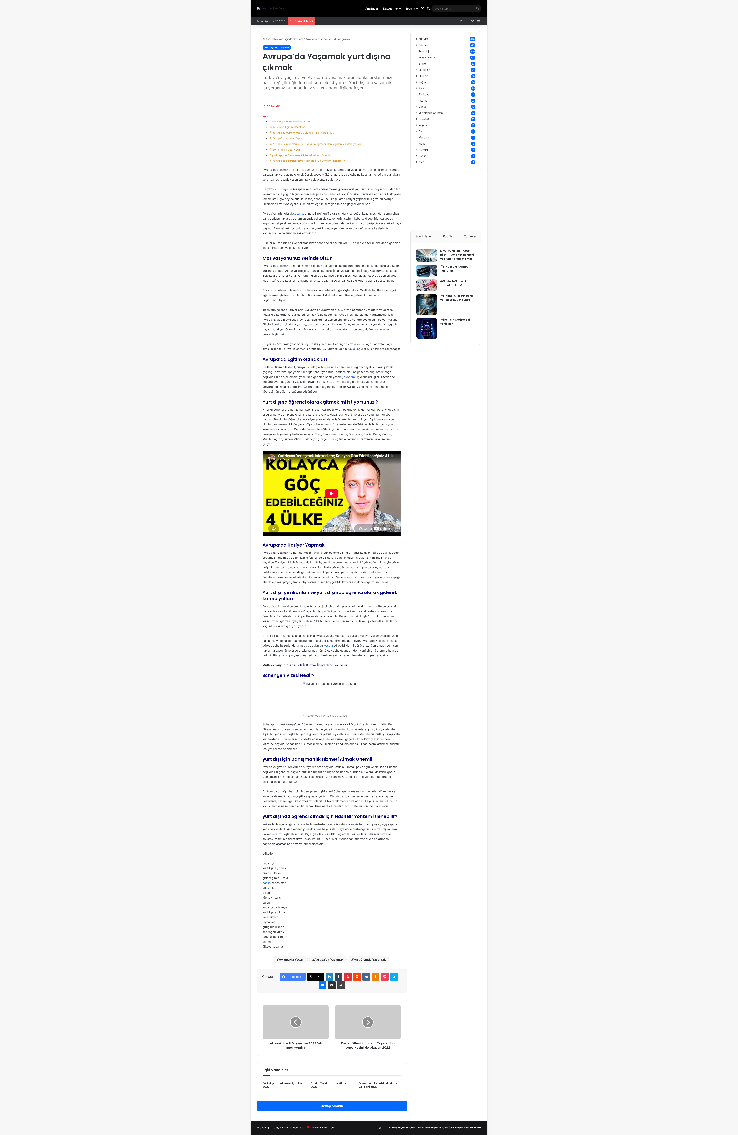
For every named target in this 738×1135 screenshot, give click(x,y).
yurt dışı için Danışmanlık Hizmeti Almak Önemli (301, 155)
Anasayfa (271, 39)
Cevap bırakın (332, 1106)
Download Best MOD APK (466, 1127)
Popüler (448, 236)
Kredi (422, 162)
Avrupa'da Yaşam (292, 959)
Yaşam (423, 125)
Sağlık (422, 82)
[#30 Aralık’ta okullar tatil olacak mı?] (426, 285)
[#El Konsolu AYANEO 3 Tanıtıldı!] (426, 271)
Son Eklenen (424, 236)
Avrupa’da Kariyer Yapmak (289, 138)
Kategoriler (390, 8)
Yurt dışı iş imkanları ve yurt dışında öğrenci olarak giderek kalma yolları (316, 144)
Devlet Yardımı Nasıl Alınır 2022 (328, 1085)
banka (267, 883)
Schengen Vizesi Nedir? (287, 149)
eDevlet (423, 39)
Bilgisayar (424, 94)
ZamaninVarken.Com (322, 1127)
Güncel (423, 45)
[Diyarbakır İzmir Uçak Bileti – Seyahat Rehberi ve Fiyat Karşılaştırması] (426, 255)
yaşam (328, 645)
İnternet (423, 100)
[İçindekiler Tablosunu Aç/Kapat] (265, 116)
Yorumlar (470, 236)
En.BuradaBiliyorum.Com (433, 1127)
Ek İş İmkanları (427, 57)
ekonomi (350, 377)
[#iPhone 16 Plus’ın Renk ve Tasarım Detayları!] (426, 304)
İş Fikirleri (424, 69)
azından (280, 567)
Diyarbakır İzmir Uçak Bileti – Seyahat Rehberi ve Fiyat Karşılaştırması (457, 255)
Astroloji (423, 149)
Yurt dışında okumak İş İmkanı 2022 (283, 1085)
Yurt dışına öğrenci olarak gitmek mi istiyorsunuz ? (303, 132)
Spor (421, 131)
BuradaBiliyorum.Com (402, 1127)
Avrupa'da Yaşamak (328, 959)
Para (421, 88)
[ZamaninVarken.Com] (270, 8)
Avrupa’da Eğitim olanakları (288, 127)
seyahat (298, 213)
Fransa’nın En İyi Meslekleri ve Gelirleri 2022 (379, 1085)
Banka (422, 155)
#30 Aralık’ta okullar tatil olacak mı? (455, 283)
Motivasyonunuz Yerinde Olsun (291, 121)
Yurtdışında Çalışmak (291, 39)
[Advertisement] (445, 203)
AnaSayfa (371, 8)
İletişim (410, 8)
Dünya (423, 106)
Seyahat (424, 119)
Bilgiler (423, 63)
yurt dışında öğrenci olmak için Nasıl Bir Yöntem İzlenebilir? (309, 160)
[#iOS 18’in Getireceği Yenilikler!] (426, 328)
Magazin (424, 137)
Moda (422, 143)
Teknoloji (424, 51)
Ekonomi (424, 75)
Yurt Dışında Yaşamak (369, 959)
